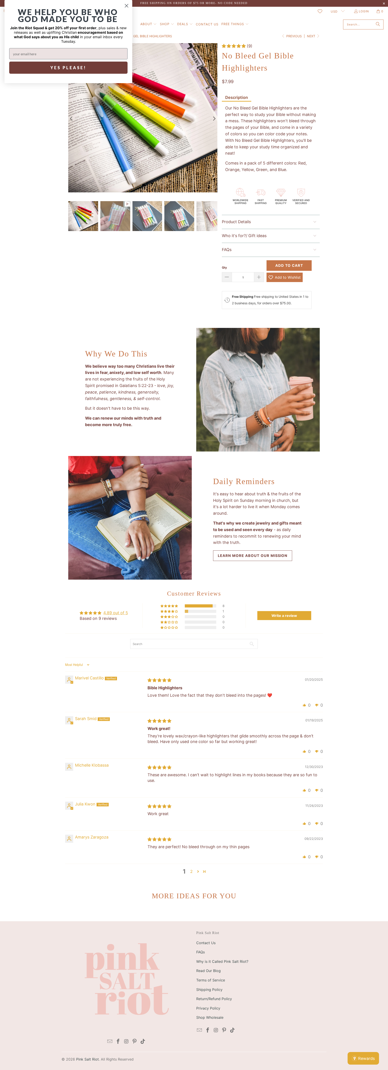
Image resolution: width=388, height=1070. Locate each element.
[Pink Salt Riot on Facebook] (118, 1041)
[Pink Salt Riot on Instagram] (126, 1041)
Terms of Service (210, 980)
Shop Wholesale (209, 1017)
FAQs (200, 952)
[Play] (142, 118)
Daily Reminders (244, 481)
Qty (224, 267)
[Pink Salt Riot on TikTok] (143, 1041)
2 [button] (191, 871)
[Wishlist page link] (320, 11)
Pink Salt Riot (87, 1059)
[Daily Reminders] (130, 518)
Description (236, 97)
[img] (159, 680)
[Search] (378, 24)
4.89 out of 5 (115, 612)
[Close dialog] (126, 6)
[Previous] (71, 118)
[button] (148, 24)
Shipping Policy (209, 989)
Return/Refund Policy (214, 999)
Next (311, 36)
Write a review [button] (284, 615)
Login (364, 11)
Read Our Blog (208, 970)
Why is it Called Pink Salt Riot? (222, 961)
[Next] (214, 118)
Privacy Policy (208, 1008)
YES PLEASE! (68, 67)
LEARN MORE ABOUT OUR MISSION (252, 555)
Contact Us (206, 943)
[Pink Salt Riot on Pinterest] (134, 1041)
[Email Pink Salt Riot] (110, 1041)
